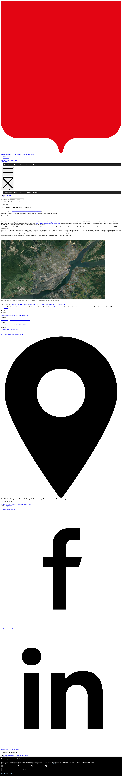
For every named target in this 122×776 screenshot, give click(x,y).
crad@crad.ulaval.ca (9, 506)
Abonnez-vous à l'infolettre (7, 749)
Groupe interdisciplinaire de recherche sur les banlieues (56, 222)
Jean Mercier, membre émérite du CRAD (10, 329)
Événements (35, 164)
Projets (15, 164)
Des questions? (16, 749)
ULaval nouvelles (7, 156)
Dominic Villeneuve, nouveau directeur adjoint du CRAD (13, 324)
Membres (21, 164)
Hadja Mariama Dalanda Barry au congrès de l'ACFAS (13, 334)
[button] (6, 773)
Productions (28, 164)
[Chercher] (1, 188)
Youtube (6, 308)
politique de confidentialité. (52, 763)
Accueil (2, 201)
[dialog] (61, 766)
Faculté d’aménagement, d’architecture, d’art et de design (21, 154)
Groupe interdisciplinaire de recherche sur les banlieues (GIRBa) (26, 211)
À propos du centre (8, 164)
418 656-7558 (9, 505)
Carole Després (54, 306)
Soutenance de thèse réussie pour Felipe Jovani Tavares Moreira (15, 315)
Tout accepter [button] (6, 769)
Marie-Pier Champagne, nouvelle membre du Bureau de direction (15, 320)
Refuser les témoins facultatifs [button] (21, 769)
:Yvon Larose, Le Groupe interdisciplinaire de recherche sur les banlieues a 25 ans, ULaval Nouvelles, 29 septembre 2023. (39, 304)
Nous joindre (6, 158)
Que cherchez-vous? (5, 199)
